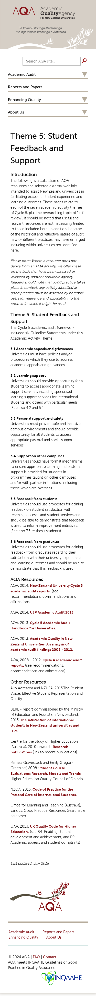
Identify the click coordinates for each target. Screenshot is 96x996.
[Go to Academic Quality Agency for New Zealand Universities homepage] (48, 12)
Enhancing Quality (24, 100)
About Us (16, 112)
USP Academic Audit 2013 (51, 612)
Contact (49, 957)
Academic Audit (22, 74)
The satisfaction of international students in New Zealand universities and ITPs (44, 725)
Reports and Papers (25, 87)
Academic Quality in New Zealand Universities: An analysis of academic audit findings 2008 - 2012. (41, 644)
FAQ (36, 957)
